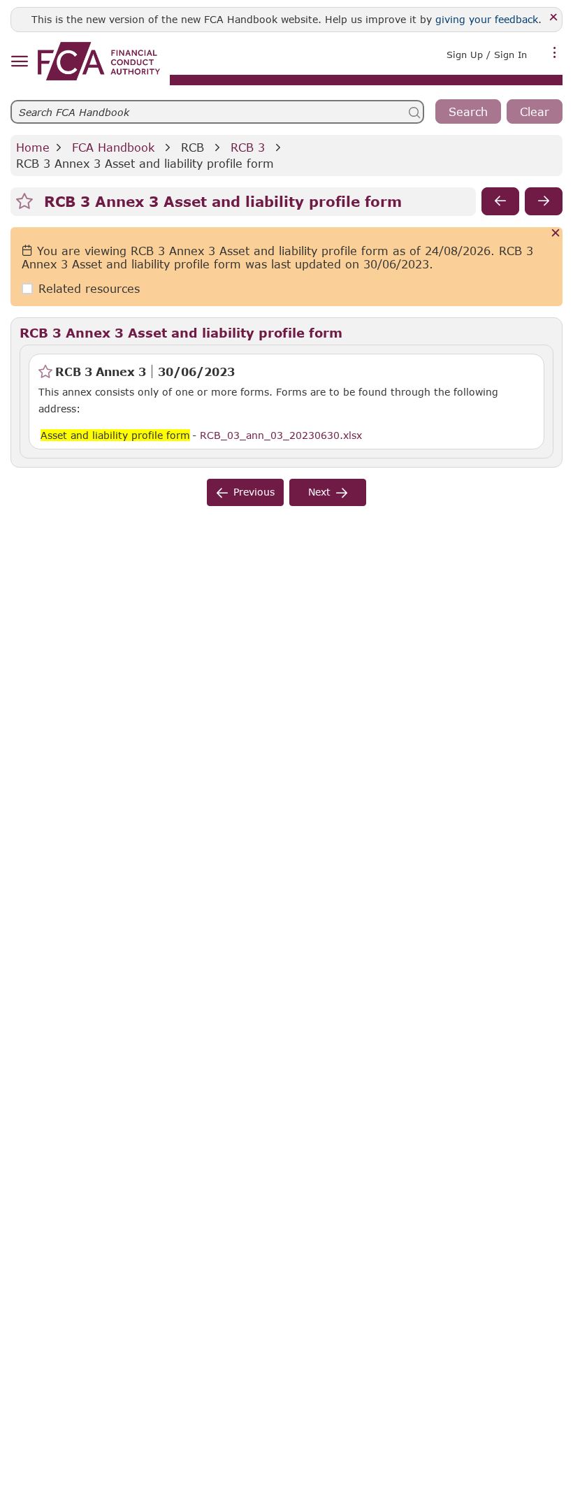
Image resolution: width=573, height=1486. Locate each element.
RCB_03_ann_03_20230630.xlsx (281, 434)
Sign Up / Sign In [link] (487, 54)
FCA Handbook (113, 147)
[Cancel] (556, 233)
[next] (544, 201)
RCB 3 (247, 147)
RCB (192, 147)
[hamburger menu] (19, 62)
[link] (99, 61)
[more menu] (555, 53)
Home (33, 147)
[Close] (553, 17)
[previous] (500, 201)
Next (319, 492)
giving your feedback (486, 19)
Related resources (89, 288)
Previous (254, 492)
